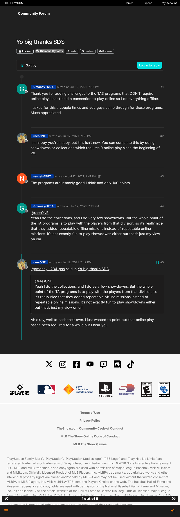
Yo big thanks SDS (93, 269)
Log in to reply (149, 65)
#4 (162, 206)
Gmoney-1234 (43, 87)
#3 (162, 176)
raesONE (39, 136)
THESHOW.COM (13, 3)
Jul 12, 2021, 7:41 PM (82, 176)
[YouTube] (90, 364)
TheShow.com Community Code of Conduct (90, 428)
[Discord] (117, 364)
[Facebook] (76, 364)
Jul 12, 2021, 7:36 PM (84, 87)
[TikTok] (130, 364)
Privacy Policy (90, 420)
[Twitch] (103, 364)
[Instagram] (62, 364)
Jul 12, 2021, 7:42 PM (77, 262)
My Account (169, 3)
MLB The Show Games (90, 444)
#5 (162, 262)
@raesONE (40, 212)
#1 (162, 87)
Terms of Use (90, 412)
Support (147, 3)
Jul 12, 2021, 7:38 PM (77, 136)
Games (129, 3)
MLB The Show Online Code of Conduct (90, 436)
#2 (162, 136)
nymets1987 (42, 176)
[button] (6, 510)
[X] (49, 364)
